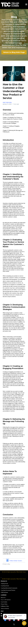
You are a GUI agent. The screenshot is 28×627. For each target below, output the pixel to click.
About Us (3, 597)
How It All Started (5, 599)
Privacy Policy (4, 604)
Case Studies (4, 602)
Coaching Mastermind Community (9, 588)
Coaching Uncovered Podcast (8, 590)
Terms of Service (5, 608)
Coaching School (5, 585)
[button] (26, 4)
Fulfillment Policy (5, 606)
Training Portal (4, 583)
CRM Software (4, 592)
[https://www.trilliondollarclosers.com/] (10, 4)
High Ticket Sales (7, 102)
